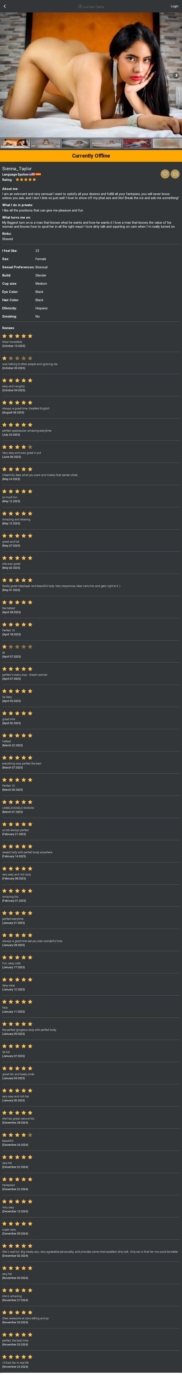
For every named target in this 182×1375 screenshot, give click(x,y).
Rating (7, 180)
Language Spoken (15, 174)
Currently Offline (91, 156)
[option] (15, 143)
